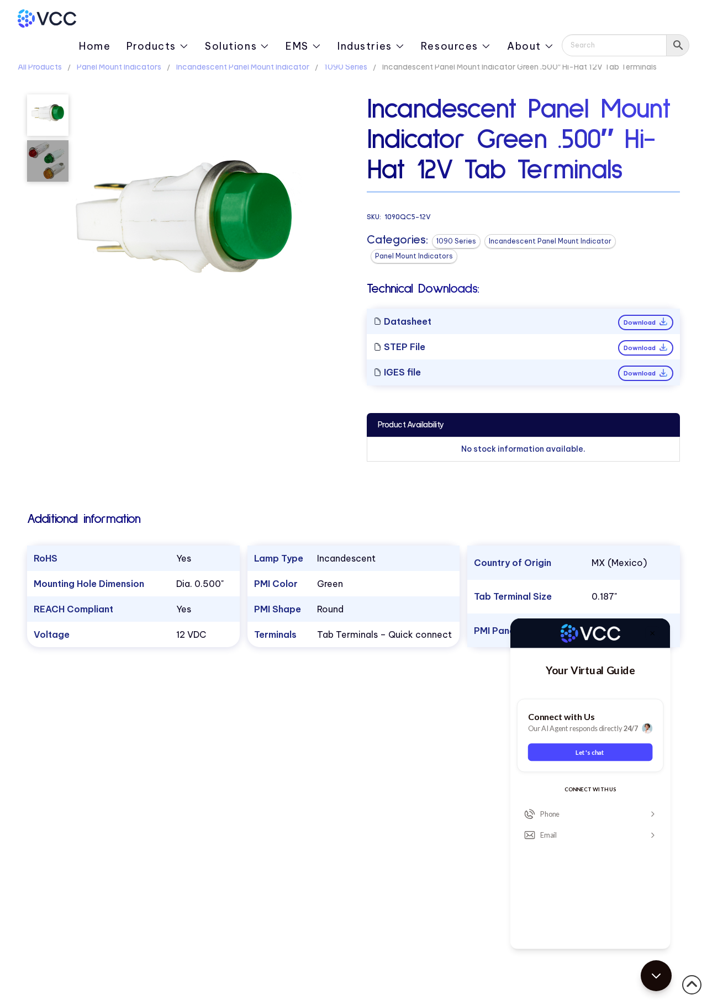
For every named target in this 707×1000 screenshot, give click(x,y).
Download (640, 322)
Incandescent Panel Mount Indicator (242, 67)
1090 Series (345, 67)
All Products (40, 67)
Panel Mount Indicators (119, 67)
